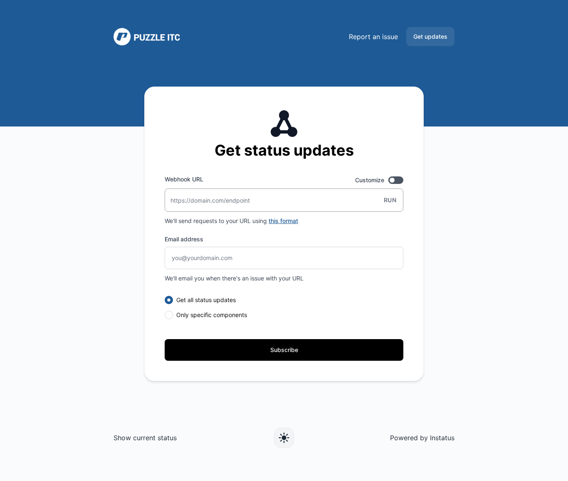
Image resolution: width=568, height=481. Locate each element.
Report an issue (373, 36)
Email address (184, 239)
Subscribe (284, 349)
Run (390, 199)
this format (283, 220)
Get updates (430, 36)
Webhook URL (184, 179)
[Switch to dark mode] (284, 438)
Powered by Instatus (422, 438)
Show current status (145, 438)
